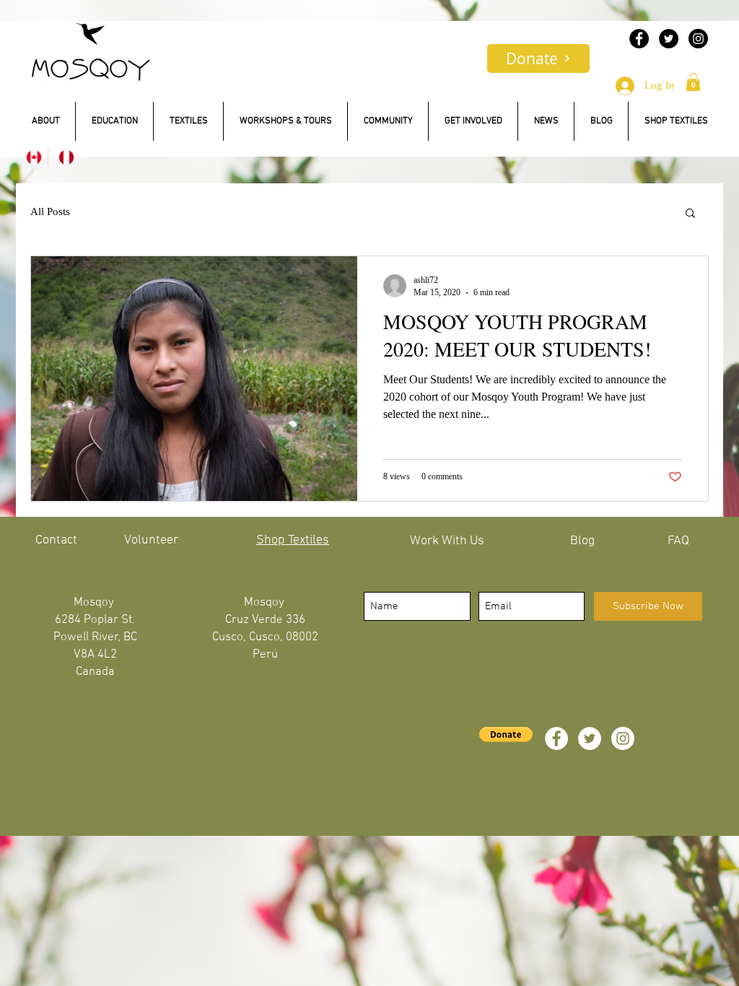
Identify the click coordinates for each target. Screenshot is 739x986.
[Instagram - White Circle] (622, 738)
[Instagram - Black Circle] (698, 38)
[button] (693, 82)
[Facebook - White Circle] (556, 738)
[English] (32, 157)
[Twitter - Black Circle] (668, 38)
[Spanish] (64, 157)
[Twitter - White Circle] (589, 738)
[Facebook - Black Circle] (639, 38)
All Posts (50, 211)
